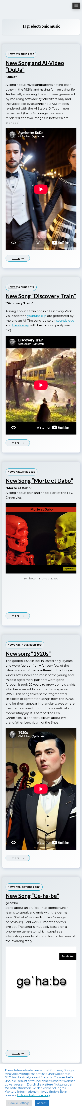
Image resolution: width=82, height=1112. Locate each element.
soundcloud (65, 320)
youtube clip (36, 316)
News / (12, 54)
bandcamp (20, 325)
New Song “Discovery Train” (41, 296)
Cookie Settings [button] (18, 1102)
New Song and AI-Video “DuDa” (35, 66)
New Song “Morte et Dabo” (39, 480)
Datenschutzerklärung (33, 1095)
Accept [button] (42, 1102)
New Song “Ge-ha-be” (32, 896)
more (16, 258)
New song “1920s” (28, 653)
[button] (76, 6)
